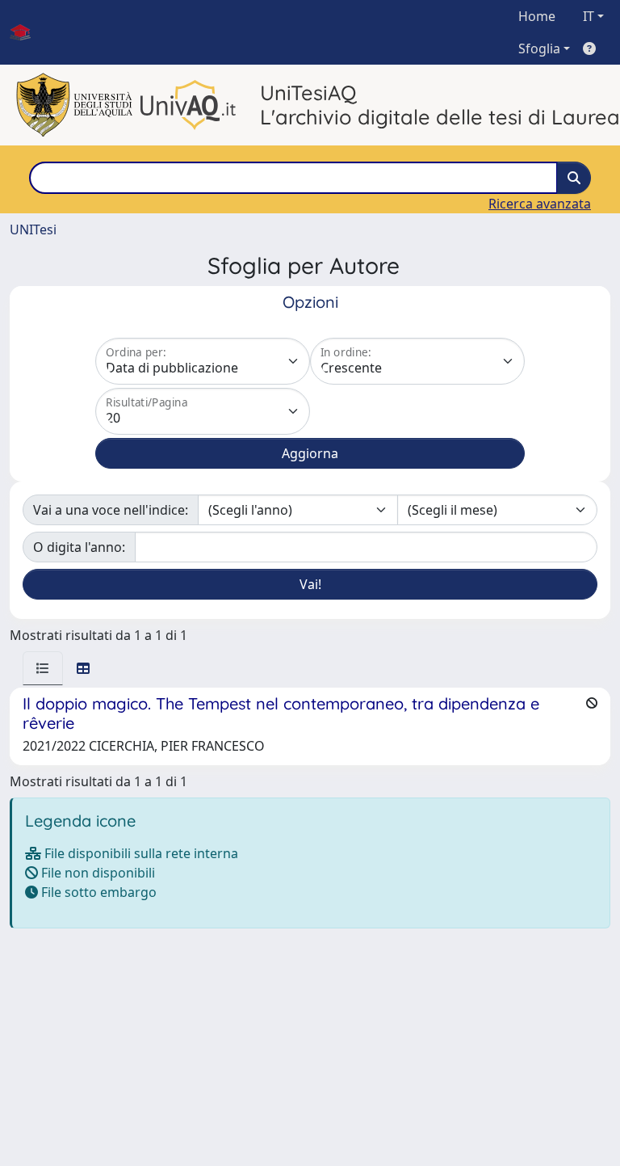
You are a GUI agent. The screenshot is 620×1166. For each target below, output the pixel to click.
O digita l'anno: (79, 547)
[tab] (43, 668)
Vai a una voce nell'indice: (110, 510)
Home (536, 16)
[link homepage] (27, 32)
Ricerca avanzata (539, 204)
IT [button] (588, 16)
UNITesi (33, 229)
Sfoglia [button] (539, 48)
